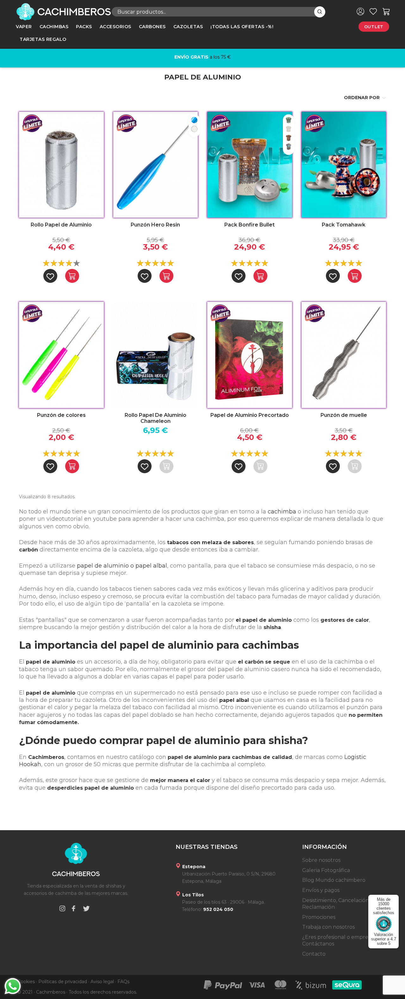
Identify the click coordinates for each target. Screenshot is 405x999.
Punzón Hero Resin (155, 225)
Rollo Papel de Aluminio (61, 225)
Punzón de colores (61, 415)
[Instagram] (62, 909)
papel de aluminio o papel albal (122, 565)
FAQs (123, 981)
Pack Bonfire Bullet (249, 225)
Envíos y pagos (321, 890)
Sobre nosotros (321, 860)
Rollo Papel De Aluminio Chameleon (155, 418)
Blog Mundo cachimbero (333, 880)
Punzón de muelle (344, 415)
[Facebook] (73, 909)
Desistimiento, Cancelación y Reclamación (337, 903)
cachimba (282, 511)
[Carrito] (386, 11)
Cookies (26, 981)
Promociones (318, 917)
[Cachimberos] (59, 11)
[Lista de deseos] (373, 11)
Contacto (314, 954)
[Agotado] (166, 466)
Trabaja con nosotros (328, 927)
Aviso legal (102, 981)
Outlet (373, 26)
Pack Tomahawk (343, 225)
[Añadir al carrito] (72, 276)
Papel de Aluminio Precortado (249, 415)
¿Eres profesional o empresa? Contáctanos (339, 940)
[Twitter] (86, 909)
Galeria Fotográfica (326, 870)
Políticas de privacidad (62, 981)
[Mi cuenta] (360, 11)
